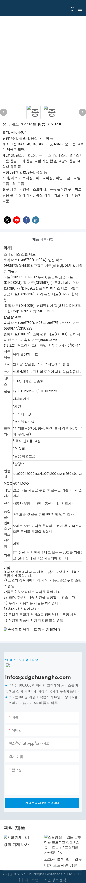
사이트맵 (31, 879)
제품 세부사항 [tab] (43, 239)
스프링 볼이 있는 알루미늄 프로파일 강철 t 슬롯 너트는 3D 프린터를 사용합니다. (49, 862)
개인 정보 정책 (54, 879)
